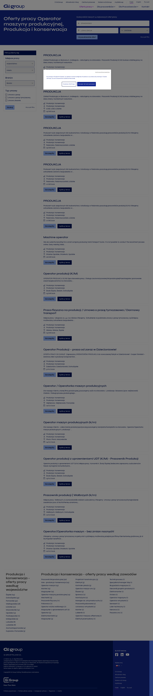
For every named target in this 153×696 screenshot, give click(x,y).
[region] (77, 80)
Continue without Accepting (102, 72)
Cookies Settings (69, 84)
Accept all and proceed (86, 84)
